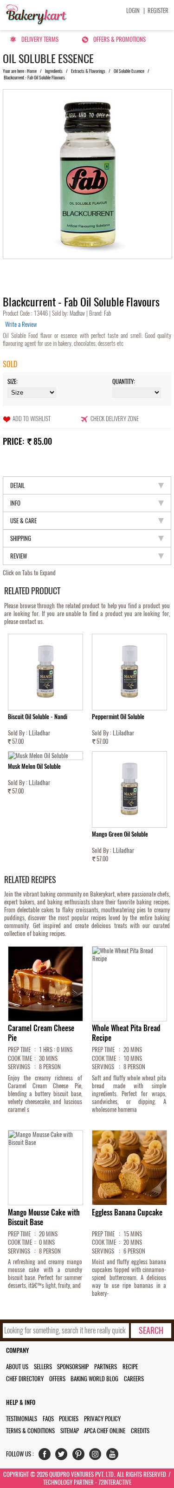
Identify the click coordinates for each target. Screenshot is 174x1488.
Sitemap (69, 1431)
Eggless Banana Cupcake (127, 1212)
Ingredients (54, 71)
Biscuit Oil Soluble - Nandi (37, 717)
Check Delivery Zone (114, 418)
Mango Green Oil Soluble (120, 834)
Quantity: (123, 381)
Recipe (130, 1367)
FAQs (48, 1419)
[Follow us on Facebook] (47, 1456)
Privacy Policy (102, 1419)
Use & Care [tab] (23, 521)
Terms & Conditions (30, 1431)
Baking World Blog (94, 1379)
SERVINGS (19, 1067)
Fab (107, 313)
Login (133, 10)
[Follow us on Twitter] (63, 1456)
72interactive (114, 1482)
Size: (12, 381)
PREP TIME (19, 1049)
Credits (140, 1431)
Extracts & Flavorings (88, 71)
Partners (105, 1367)
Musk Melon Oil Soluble (34, 766)
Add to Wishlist (32, 418)
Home (32, 71)
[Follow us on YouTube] (114, 1456)
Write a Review (21, 324)
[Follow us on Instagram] (97, 1456)
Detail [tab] (17, 485)
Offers (57, 1379)
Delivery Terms (39, 39)
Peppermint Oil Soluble (118, 717)
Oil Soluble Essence (129, 71)
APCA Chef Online (104, 1431)
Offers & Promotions (119, 39)
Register (158, 10)
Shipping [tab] (20, 538)
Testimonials (21, 1419)
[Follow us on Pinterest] (80, 1456)
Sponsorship (73, 1367)
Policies (68, 1419)
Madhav (78, 313)
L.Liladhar (39, 733)
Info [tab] (15, 503)
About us (17, 1367)
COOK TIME (20, 1058)
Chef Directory (25, 1379)
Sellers (43, 1367)
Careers (134, 1379)
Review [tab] (18, 556)
